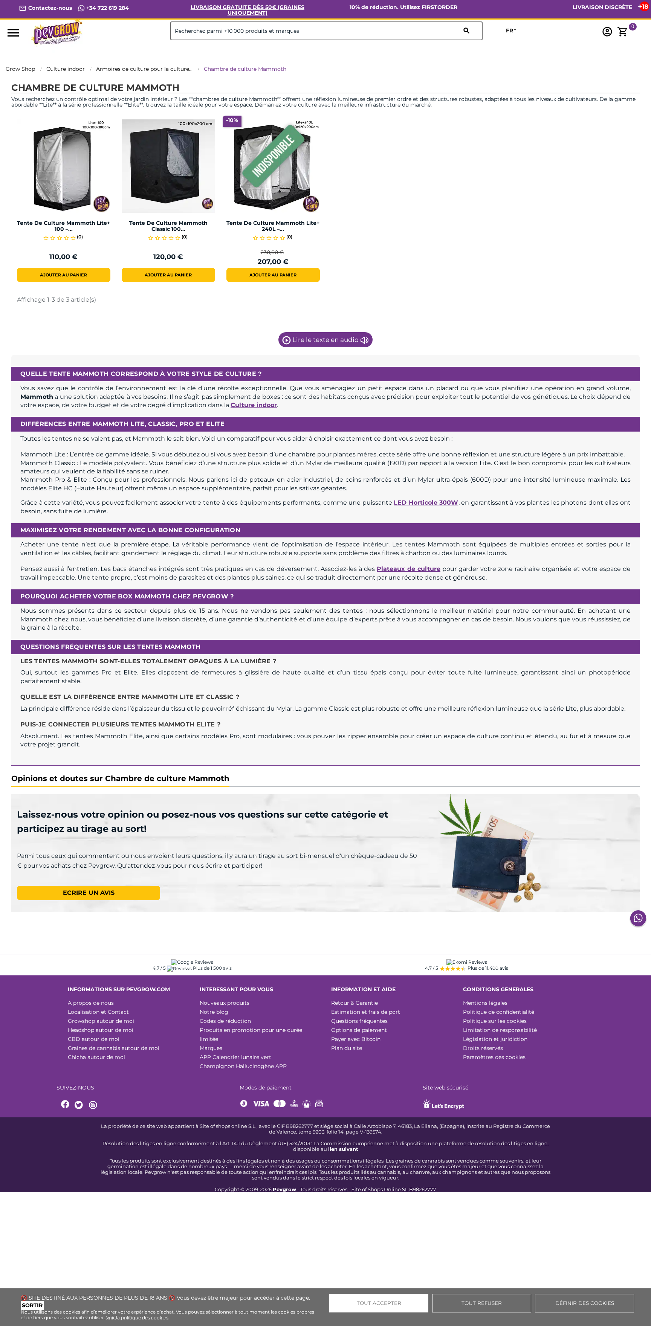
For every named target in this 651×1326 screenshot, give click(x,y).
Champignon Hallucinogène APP (243, 1066)
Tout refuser (482, 1303)
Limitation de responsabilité (500, 1030)
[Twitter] (80, 1105)
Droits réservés (483, 1048)
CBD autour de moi (93, 1039)
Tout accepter (379, 1303)
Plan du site (346, 1048)
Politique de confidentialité (498, 1012)
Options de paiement (359, 1030)
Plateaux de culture (408, 568)
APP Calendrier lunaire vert (235, 1057)
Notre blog (214, 1012)
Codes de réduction (225, 1021)
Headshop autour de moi (100, 1030)
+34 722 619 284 (107, 8)
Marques (211, 1048)
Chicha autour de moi (96, 1057)
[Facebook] (65, 1105)
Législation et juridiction (495, 1039)
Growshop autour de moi (101, 1021)
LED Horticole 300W (426, 502)
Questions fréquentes (359, 1021)
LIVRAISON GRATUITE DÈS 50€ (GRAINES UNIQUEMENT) (247, 10)
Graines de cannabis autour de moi (113, 1048)
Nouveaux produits (224, 1002)
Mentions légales (485, 1002)
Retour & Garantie (354, 1002)
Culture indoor (254, 405)
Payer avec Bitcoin (356, 1039)
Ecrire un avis (89, 892)
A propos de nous (91, 1002)
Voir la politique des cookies (137, 1317)
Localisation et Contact (98, 1012)
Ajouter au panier (63, 275)
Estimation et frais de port (365, 1012)
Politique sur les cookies (495, 1021)
